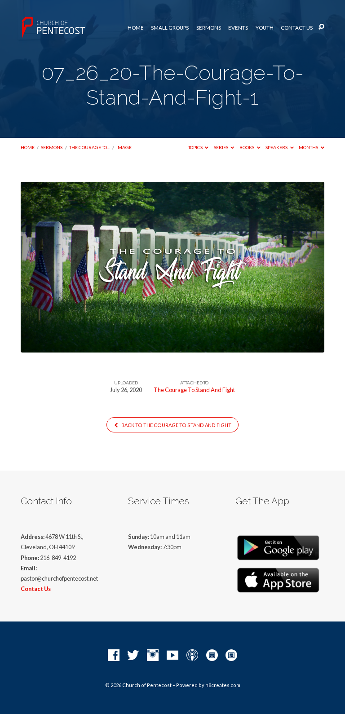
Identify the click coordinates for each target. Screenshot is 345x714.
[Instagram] (153, 655)
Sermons (208, 28)
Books (247, 147)
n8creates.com (222, 685)
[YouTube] (172, 655)
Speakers (276, 147)
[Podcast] (192, 655)
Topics (195, 147)
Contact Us (297, 28)
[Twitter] (133, 655)
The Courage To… (89, 147)
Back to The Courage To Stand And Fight (175, 425)
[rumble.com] (212, 655)
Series (221, 147)
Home (136, 28)
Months (309, 147)
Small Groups (170, 28)
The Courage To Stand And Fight (194, 389)
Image (124, 147)
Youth (265, 28)
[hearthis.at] (231, 655)
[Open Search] (321, 27)
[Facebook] (113, 655)
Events (238, 28)
